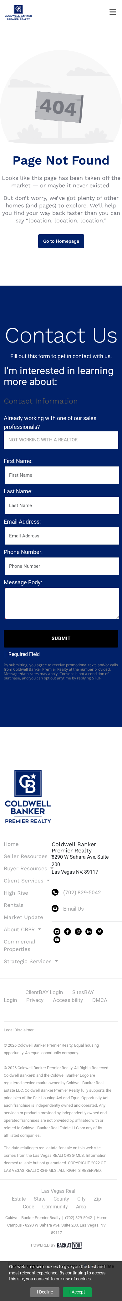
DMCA (99, 1000)
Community (55, 1207)
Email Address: (22, 521)
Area (81, 1207)
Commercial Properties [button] (19, 945)
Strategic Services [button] (23, 961)
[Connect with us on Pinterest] (99, 931)
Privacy (34, 1000)
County (61, 1199)
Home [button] (11, 844)
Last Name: (18, 491)
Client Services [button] (23, 880)
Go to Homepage (61, 241)
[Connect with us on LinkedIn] (89, 931)
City (81, 1199)
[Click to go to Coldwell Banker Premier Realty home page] (18, 12)
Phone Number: (23, 552)
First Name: (18, 461)
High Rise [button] (16, 893)
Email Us (73, 909)
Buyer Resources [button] (23, 868)
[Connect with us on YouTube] (57, 940)
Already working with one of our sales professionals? (50, 422)
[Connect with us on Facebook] (67, 931)
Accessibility (68, 1000)
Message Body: (23, 582)
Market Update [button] (23, 917)
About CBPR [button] (20, 929)
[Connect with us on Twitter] (57, 931)
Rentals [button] (13, 905)
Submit (61, 638)
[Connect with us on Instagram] (78, 931)
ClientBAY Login (44, 992)
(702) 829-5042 (82, 892)
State (39, 1199)
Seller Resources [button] (23, 856)
